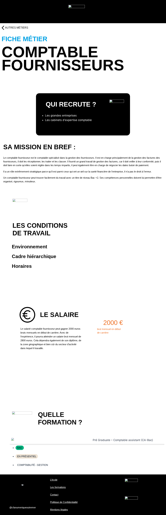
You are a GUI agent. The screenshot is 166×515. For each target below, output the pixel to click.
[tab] (83, 247)
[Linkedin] (33, 495)
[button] (27, 12)
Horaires (22, 266)
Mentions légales (59, 509)
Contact (54, 494)
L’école (53, 479)
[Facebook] (12, 495)
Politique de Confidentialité (64, 502)
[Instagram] (23, 495)
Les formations (58, 487)
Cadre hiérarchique (34, 256)
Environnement (29, 246)
